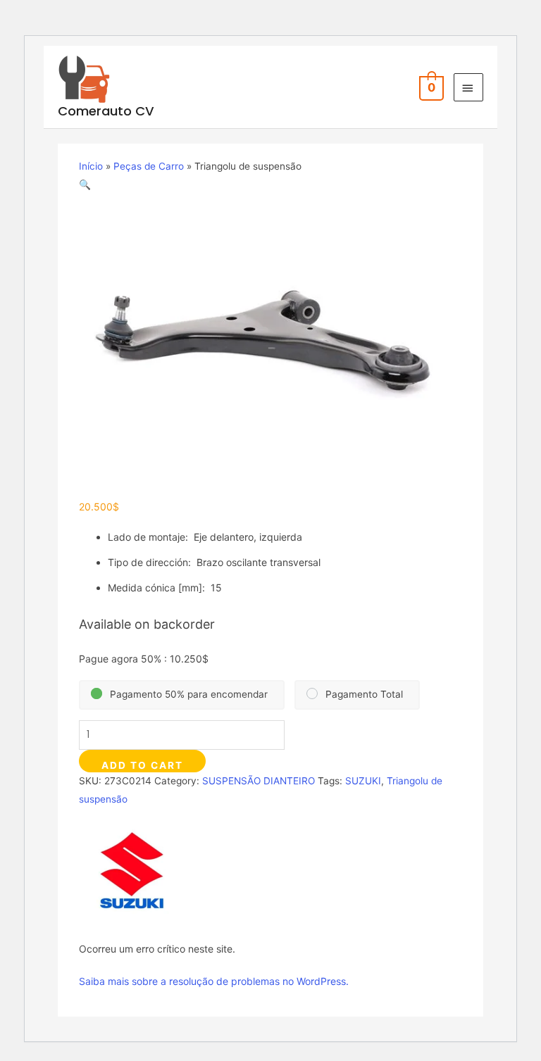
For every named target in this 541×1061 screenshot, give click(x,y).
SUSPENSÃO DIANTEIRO (258, 780)
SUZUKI (363, 780)
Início (91, 166)
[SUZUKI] (132, 871)
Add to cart (142, 765)
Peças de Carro (148, 166)
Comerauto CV (106, 111)
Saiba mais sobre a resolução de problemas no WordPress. (214, 981)
